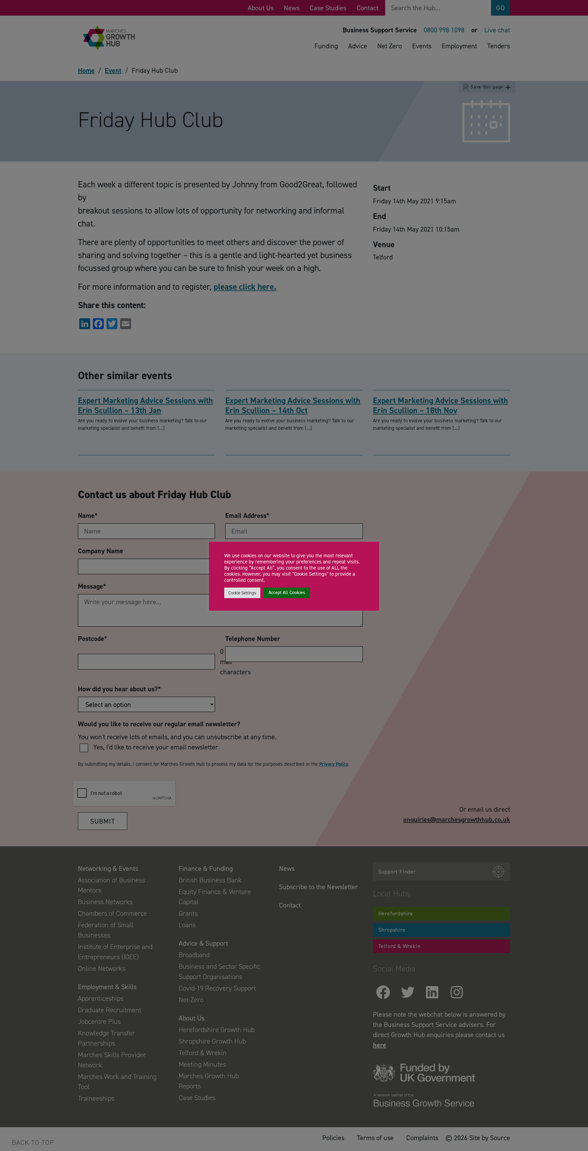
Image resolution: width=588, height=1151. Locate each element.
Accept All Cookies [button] (286, 592)
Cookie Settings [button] (242, 593)
